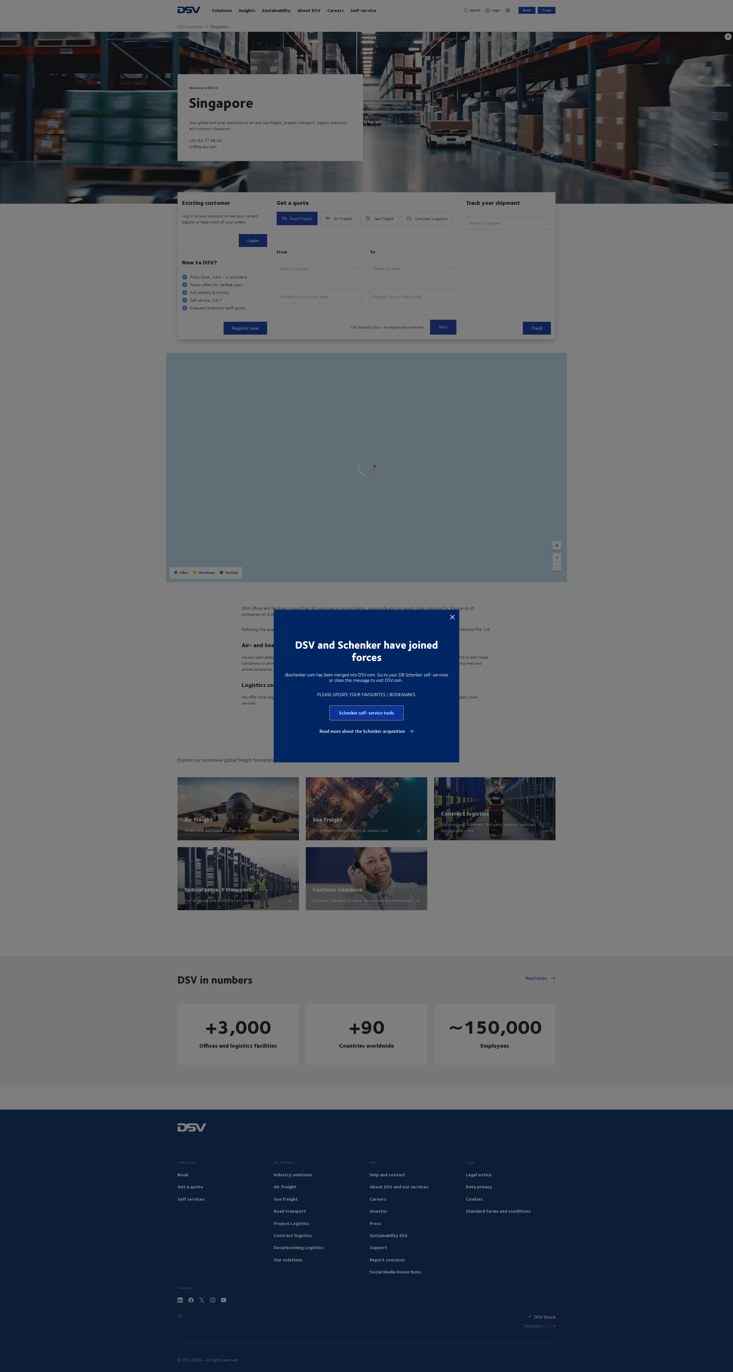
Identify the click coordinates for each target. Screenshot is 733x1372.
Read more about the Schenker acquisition (363, 731)
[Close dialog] (452, 617)
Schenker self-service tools (366, 712)
